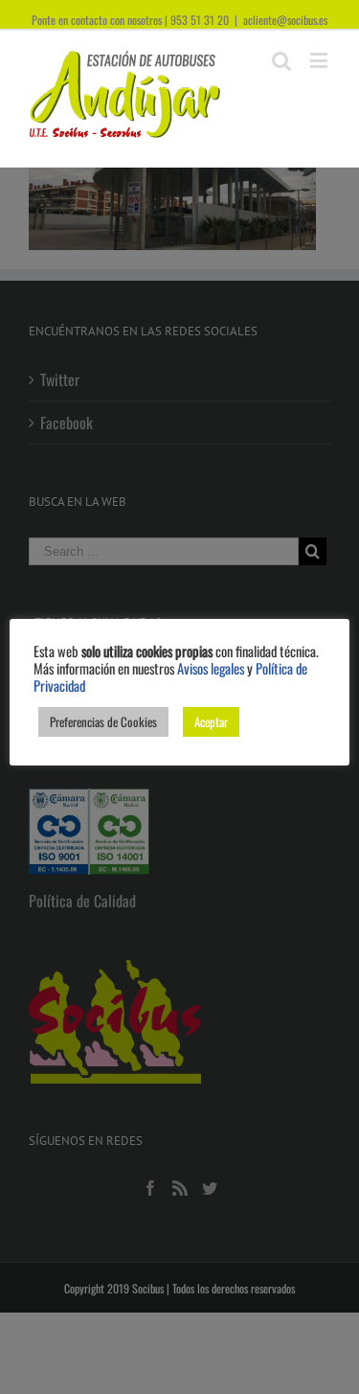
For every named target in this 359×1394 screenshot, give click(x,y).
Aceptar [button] (211, 721)
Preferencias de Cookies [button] (103, 721)
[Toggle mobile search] (281, 60)
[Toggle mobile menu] (320, 60)
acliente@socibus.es (285, 19)
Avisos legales (210, 668)
